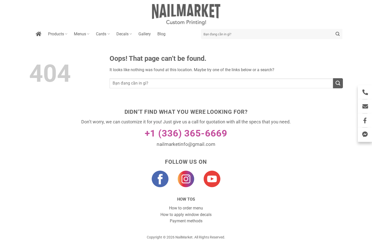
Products (56, 34)
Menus (80, 34)
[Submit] (338, 34)
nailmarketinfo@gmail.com (186, 144)
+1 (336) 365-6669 (186, 133)
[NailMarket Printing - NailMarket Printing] (186, 14)
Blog (161, 34)
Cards (101, 34)
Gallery (144, 34)
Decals (122, 34)
